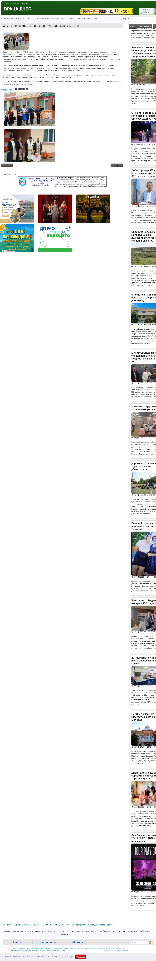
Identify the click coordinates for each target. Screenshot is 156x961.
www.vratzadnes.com (20, 948)
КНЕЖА (116, 931)
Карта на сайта (15, 3)
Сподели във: (7, 90)
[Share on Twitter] (27, 89)
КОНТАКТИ (92, 18)
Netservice (125, 950)
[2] (62, 145)
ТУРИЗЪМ (71, 18)
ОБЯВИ (81, 18)
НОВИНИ (8, 18)
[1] (62, 109)
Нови (132, 26)
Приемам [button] (81, 957)
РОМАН (94, 931)
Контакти (25, 3)
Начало (6, 3)
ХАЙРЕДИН (105, 931)
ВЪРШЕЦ (132, 931)
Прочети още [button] (67, 957)
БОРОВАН (52, 931)
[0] (7, 165)
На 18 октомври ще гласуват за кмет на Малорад (143, 703)
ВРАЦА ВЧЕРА (58, 18)
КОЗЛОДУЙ (17, 931)
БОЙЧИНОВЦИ (146, 931)
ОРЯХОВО (75, 931)
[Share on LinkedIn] (21, 89)
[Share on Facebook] (16, 89)
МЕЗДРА (29, 931)
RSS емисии (78, 942)
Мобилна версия (48, 942)
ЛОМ (124, 931)
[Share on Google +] (19, 89)
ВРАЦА (7, 931)
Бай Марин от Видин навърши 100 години (143, 588)
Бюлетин (17, 942)
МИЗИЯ (85, 931)
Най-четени (144, 26)
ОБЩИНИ (19, 18)
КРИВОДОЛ (40, 931)
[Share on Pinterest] (24, 89)
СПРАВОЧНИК (42, 18)
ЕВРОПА (30, 18)
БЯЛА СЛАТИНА (63, 932)
